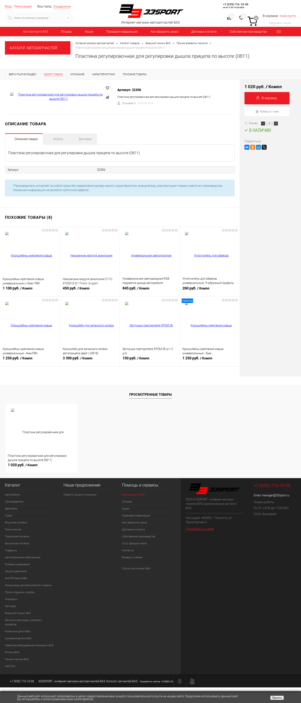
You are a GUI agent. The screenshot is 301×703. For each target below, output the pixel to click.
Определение (62, 6)
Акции (89, 31)
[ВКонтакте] (246, 147)
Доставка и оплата (204, 31)
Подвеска (11, 550)
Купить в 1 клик (269, 111)
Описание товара (26, 139)
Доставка (85, 139)
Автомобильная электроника (22, 557)
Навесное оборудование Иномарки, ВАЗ (29, 645)
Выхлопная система (17, 543)
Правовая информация (122, 31)
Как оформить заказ (164, 31)
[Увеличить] (58, 96)
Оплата (58, 139)
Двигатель (11, 508)
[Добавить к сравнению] (107, 97)
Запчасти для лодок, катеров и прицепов (23, 622)
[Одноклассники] (252, 147)
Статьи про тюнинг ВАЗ (136, 568)
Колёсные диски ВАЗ (18, 631)
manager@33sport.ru (275, 495)
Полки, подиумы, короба (19, 592)
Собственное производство (248, 31)
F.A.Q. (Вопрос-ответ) (134, 543)
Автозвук (10, 606)
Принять (277, 697)
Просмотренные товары (150, 394)
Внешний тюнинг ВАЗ (18, 613)
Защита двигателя (16, 571)
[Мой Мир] (258, 147)
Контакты (128, 550)
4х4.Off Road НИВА (16, 578)
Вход (8, 6)
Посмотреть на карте (200, 529)
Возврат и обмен (132, 557)
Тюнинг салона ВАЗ (17, 659)
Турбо (8, 515)
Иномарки (11, 599)
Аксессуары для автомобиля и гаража (28, 585)
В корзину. (269, 98)
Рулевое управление (17, 564)
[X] (264, 147)
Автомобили (12, 494)
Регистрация (23, 6)
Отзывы (66, 31)
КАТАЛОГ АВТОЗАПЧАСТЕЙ (33, 48)
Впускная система (16, 522)
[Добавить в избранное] (107, 88)
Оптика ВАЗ (12, 652)
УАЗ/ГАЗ (10, 666)
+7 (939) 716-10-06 (235, 4)
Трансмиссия (13, 529)
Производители (14, 501)
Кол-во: (254, 123)
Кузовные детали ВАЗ (18, 638)
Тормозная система (17, 536)
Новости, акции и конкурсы (79, 494)
